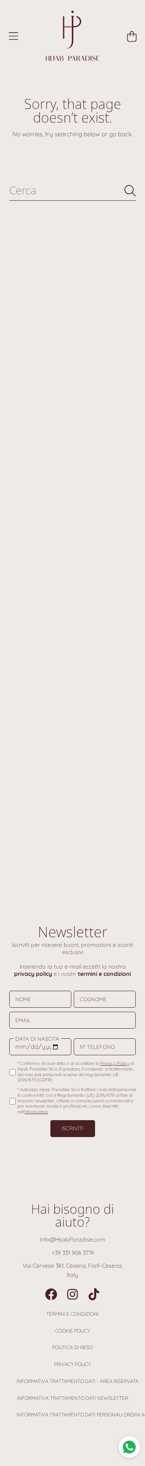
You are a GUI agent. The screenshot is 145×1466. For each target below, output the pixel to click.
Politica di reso (72, 1347)
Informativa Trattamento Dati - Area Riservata (78, 1381)
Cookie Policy (72, 1331)
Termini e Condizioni (72, 1314)
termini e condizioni (104, 973)
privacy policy (33, 973)
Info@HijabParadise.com (72, 1239)
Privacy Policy (72, 1364)
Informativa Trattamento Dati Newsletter (72, 1398)
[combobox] (72, 191)
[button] (13, 36)
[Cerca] (130, 191)
